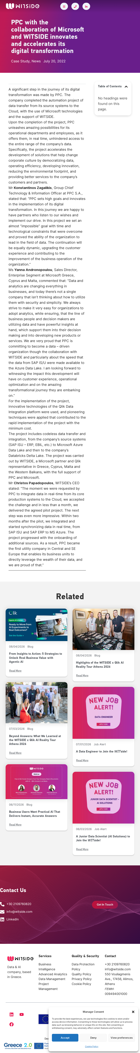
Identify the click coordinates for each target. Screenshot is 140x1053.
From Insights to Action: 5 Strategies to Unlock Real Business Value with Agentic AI (35, 658)
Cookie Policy (91, 1046)
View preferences (122, 1037)
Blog (30, 646)
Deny (93, 1037)
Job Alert (100, 744)
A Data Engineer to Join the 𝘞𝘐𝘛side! (101, 751)
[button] (133, 1012)
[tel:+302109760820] (75, 6)
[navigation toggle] (64, 6)
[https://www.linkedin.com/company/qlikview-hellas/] (86, 6)
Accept (65, 1037)
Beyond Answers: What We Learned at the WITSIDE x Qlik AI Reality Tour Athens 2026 (35, 740)
